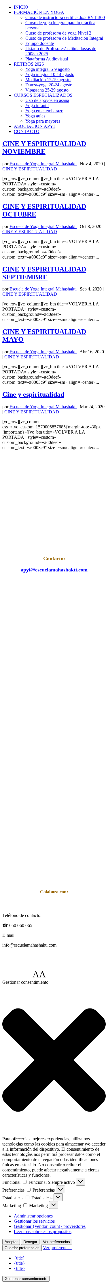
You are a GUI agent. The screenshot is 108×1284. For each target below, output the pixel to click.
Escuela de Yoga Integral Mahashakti (43, 163)
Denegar (30, 1242)
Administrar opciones (33, 1215)
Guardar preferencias (22, 1248)
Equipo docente (39, 43)
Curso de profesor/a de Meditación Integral (64, 38)
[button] (54, 1060)
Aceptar (11, 1242)
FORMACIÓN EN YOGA (39, 12)
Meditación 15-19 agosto (48, 79)
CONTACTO (26, 131)
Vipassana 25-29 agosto (47, 90)
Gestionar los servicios (34, 1221)
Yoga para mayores (42, 121)
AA (39, 974)
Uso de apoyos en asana (47, 100)
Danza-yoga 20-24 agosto (48, 84)
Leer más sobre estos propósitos (42, 1231)
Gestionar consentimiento (26, 1279)
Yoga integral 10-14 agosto (49, 74)
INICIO (21, 7)
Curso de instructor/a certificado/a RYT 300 (65, 17)
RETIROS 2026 (29, 64)
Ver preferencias (56, 1242)
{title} (19, 1257)
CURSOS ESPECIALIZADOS (43, 95)
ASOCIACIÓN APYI (34, 126)
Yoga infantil (37, 105)
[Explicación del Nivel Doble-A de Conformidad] (63, 974)
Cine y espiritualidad (33, 394)
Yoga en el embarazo (44, 110)
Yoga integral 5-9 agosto (47, 69)
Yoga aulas (35, 115)
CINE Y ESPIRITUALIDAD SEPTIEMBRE (44, 273)
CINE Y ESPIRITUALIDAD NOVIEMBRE (44, 147)
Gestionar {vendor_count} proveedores (50, 1226)
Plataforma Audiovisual (46, 58)
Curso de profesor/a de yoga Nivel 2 (58, 33)
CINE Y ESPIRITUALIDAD (29, 168)
